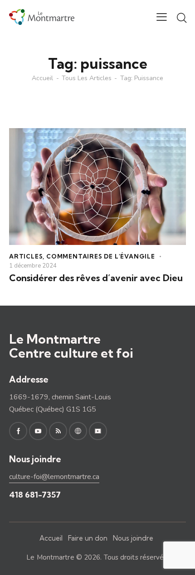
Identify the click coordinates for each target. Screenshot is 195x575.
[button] (161, 16)
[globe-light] (78, 431)
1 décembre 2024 (33, 266)
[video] (98, 431)
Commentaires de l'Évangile (100, 256)
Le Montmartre (50, 557)
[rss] (58, 431)
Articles (26, 256)
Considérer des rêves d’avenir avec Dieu (96, 278)
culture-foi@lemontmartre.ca (54, 477)
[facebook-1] (18, 431)
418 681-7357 (35, 494)
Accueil (42, 78)
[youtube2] (38, 431)
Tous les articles (87, 78)
